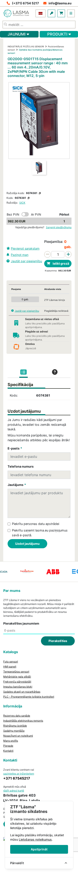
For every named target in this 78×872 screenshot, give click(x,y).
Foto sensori (10, 661)
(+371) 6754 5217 (25, 3)
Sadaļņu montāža (13, 730)
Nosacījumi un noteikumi (18, 735)
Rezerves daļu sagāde (16, 715)
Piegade (8, 745)
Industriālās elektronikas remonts (23, 720)
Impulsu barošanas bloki (17, 686)
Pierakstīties (58, 641)
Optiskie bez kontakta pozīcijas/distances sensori (35, 51)
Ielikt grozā (60, 263)
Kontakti (8, 750)
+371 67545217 (16, 778)
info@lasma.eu (60, 3)
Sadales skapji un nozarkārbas (21, 691)
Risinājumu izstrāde (15, 725)
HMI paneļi (9, 666)
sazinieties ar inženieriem (18, 773)
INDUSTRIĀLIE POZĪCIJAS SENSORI (26, 46)
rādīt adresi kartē (13, 790)
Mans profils (10, 740)
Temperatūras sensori (16, 671)
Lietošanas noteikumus (35, 839)
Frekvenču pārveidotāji (17, 681)
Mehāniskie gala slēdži (17, 676)
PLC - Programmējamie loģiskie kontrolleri (28, 696)
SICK (22, 202)
